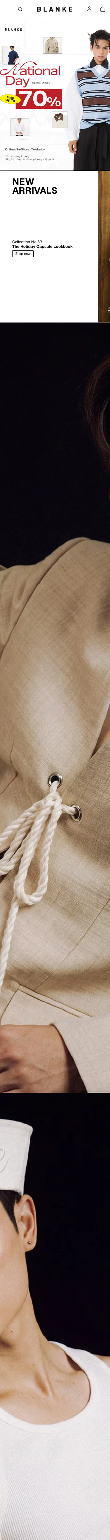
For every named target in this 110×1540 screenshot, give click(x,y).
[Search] (20, 9)
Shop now (23, 253)
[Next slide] (98, 246)
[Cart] (102, 9)
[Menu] (7, 9)
